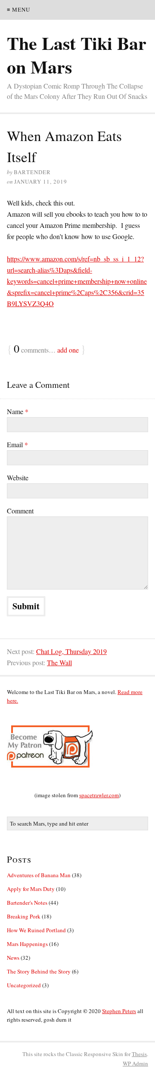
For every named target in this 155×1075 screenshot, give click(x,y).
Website (17, 477)
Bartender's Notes (27, 902)
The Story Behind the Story (39, 971)
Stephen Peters (119, 1011)
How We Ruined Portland (36, 930)
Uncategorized (24, 985)
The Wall (59, 662)
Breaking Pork (23, 916)
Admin (135, 1063)
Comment (20, 510)
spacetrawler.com (99, 795)
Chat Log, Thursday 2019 (71, 651)
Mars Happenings (27, 944)
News (13, 957)
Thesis (139, 1054)
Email (17, 444)
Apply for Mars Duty (31, 889)
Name (17, 411)
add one (68, 349)
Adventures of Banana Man (39, 875)
